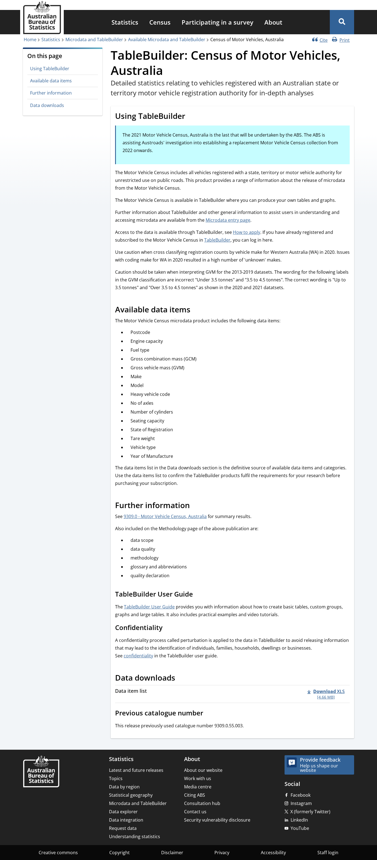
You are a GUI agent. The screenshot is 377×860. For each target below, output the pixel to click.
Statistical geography (131, 795)
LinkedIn (299, 820)
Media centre (197, 787)
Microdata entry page (228, 220)
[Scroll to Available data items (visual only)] (196, 310)
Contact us (195, 812)
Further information (51, 93)
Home (30, 39)
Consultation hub (202, 803)
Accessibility (273, 852)
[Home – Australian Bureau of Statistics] (41, 772)
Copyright (119, 852)
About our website (203, 770)
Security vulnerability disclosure (217, 820)
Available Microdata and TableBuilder (166, 39)
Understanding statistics (134, 836)
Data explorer (123, 812)
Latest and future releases (136, 770)
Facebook (300, 795)
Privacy (221, 852)
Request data (123, 828)
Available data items (51, 81)
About (273, 22)
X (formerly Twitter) (310, 812)
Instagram (301, 803)
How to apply (246, 232)
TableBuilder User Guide (149, 607)
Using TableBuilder (49, 69)
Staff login (327, 852)
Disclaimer (172, 852)
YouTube (300, 828)
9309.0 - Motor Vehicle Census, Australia (165, 516)
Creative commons (58, 852)
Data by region (124, 787)
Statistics (124, 22)
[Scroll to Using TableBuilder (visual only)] (191, 117)
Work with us (197, 778)
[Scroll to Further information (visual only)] (196, 506)
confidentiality (138, 656)
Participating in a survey (217, 22)
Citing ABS (194, 795)
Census (160, 22)
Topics (116, 778)
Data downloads (47, 105)
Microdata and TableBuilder (94, 39)
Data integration (126, 820)
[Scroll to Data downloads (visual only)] (181, 679)
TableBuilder (217, 240)
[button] (342, 22)
